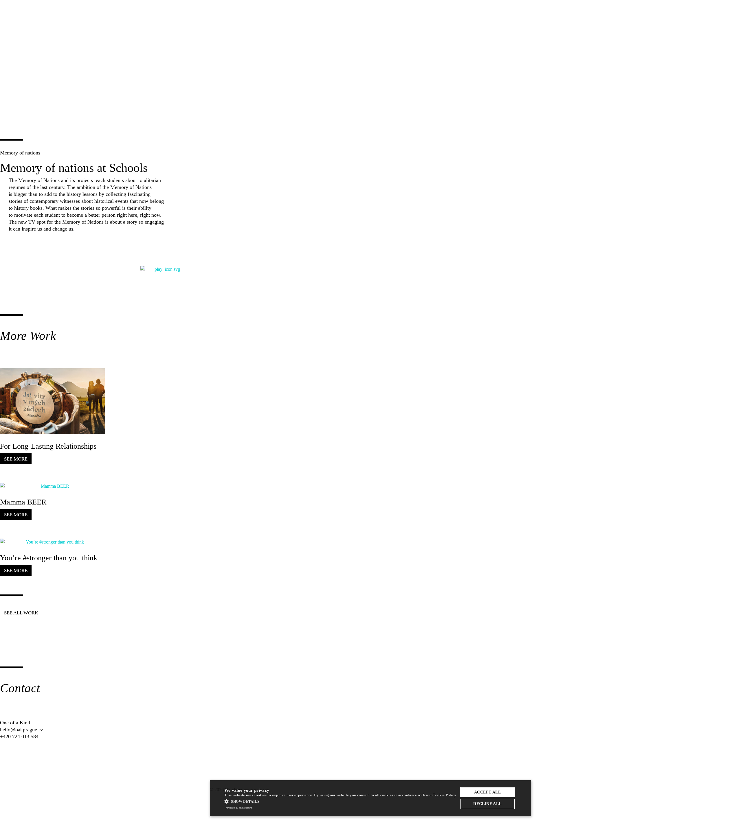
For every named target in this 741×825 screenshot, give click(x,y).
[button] (340, 801)
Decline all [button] (487, 804)
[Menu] (527, 11)
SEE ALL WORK (21, 613)
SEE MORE (15, 459)
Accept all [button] (487, 792)
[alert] (370, 798)
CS (514, 11)
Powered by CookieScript (239, 808)
